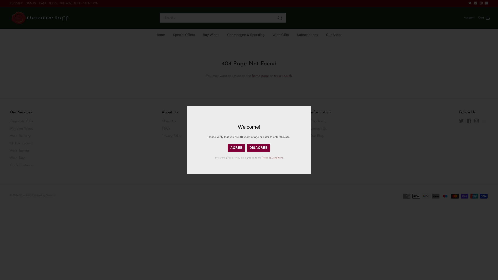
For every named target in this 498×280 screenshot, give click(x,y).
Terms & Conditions (272, 158)
